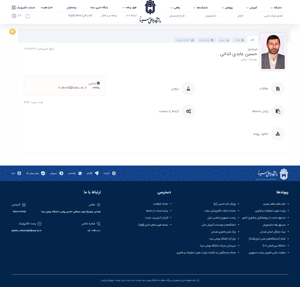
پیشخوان (72, 7)
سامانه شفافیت (160, 204)
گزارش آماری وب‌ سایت (156, 218)
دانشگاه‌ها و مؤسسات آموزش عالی (219, 225)
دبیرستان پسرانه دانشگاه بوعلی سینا (218, 246)
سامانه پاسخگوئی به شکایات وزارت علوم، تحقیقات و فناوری (206, 253)
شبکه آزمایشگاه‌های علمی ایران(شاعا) (267, 239)
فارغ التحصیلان (176, 16)
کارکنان (240, 16)
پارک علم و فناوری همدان (223, 232)
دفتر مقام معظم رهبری (274, 204)
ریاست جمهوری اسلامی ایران (221, 218)
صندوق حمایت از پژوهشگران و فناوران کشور (264, 218)
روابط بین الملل (109, 15)
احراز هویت (46, 7)
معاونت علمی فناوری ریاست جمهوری (267, 253)
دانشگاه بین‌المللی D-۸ (274, 246)
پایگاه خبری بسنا (99, 7)
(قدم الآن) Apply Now (80, 15)
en (19, 15)
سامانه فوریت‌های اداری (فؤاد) (153, 225)
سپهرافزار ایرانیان (108, 280)
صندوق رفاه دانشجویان (274, 225)
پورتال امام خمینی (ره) (225, 204)
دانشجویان (210, 16)
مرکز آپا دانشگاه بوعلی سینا (222, 239)
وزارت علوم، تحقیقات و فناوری (270, 211)
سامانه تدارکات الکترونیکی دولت (220, 211)
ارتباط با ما (131, 15)
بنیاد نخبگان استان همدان (273, 232)
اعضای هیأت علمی (273, 16)
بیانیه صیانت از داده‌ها (157, 211)
